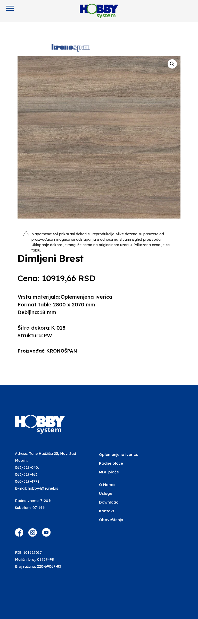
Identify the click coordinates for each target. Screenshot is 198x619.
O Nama (107, 484)
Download (109, 502)
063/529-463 (26, 474)
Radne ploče (111, 463)
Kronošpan (61, 351)
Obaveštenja (111, 519)
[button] (172, 64)
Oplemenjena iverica (118, 454)
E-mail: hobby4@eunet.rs (36, 488)
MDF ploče (109, 472)
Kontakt (106, 510)
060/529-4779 (27, 481)
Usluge (105, 493)
